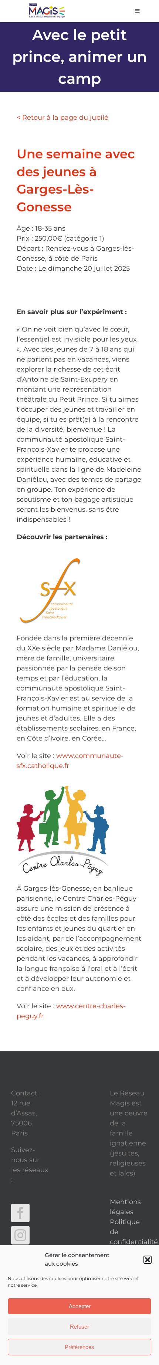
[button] (147, 1259)
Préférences (79, 1347)
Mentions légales (125, 1207)
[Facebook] (20, 1213)
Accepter (80, 1306)
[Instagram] (20, 1235)
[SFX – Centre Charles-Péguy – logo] (63, 789)
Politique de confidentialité (129, 1232)
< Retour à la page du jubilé (62, 117)
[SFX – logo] (57, 560)
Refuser (79, 1326)
